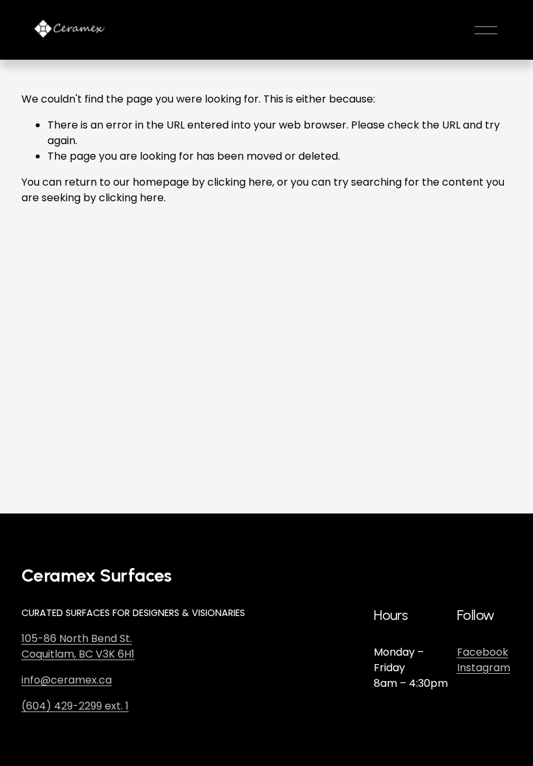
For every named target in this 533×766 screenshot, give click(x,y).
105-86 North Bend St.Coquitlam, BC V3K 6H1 (78, 646)
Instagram (483, 667)
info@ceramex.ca (66, 680)
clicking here (239, 182)
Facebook (482, 652)
